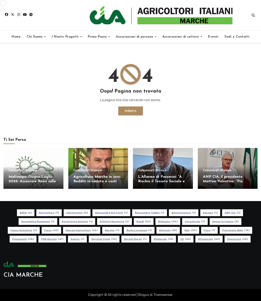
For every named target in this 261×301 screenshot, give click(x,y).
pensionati (23, 239)
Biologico (168, 221)
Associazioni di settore (181, 36)
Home (16, 36)
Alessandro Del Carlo (111, 212)
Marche (112, 230)
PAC (190, 230)
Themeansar (162, 295)
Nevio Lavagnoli (139, 230)
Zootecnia (237, 239)
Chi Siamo (35, 36)
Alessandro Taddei (149, 212)
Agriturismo (77, 212)
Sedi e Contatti (237, 36)
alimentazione (183, 212)
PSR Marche (52, 239)
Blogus (143, 295)
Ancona (210, 212)
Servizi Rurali (135, 239)
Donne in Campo (225, 221)
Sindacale (163, 239)
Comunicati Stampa (23, 170)
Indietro (130, 111)
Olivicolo (168, 230)
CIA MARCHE (23, 275)
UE (185, 239)
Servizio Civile (104, 239)
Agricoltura (49, 212)
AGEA (26, 212)
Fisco (51, 230)
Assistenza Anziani (77, 221)
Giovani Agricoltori (82, 230)
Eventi (213, 36)
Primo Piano (98, 36)
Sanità (77, 239)
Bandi (143, 221)
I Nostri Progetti (66, 36)
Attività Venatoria (114, 221)
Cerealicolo (195, 221)
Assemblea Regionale (38, 221)
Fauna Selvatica (23, 230)
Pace (209, 230)
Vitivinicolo (209, 239)
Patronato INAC (236, 230)
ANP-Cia (232, 212)
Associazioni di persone (135, 36)
